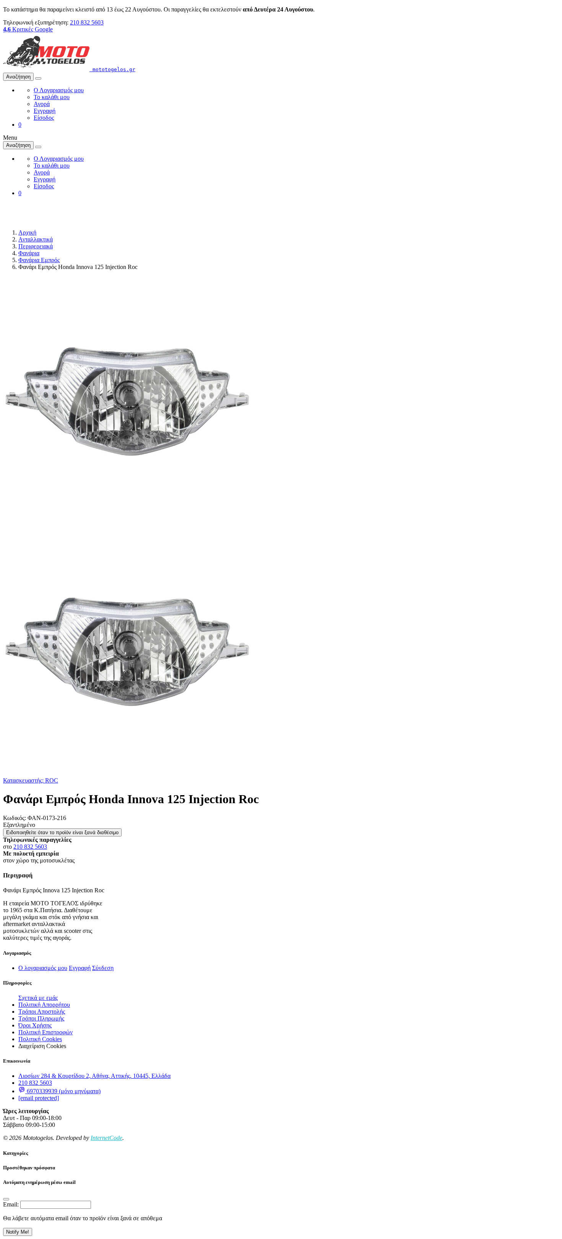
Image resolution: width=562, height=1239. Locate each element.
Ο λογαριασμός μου (42, 968)
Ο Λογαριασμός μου (59, 90)
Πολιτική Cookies (40, 1039)
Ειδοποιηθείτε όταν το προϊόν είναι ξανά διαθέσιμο (62, 832)
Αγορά (42, 104)
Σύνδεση (103, 968)
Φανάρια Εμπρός (39, 260)
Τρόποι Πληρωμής (41, 1018)
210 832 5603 (87, 22)
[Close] (6, 1199)
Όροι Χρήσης (35, 1025)
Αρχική (27, 232)
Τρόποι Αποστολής (41, 1011)
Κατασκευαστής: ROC (30, 780)
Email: (11, 1204)
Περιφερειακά (35, 246)
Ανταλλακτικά (35, 239)
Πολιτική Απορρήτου (44, 1004)
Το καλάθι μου (52, 97)
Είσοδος (44, 117)
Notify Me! (17, 1232)
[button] (19, 124)
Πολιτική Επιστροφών (45, 1032)
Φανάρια (28, 253)
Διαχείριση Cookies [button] (42, 1046)
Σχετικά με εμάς (38, 997)
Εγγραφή (44, 111)
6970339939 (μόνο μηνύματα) (63, 1091)
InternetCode (106, 1138)
